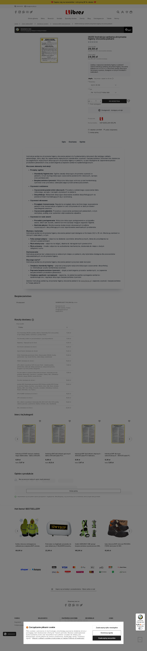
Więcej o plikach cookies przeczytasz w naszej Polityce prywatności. (58, 638)
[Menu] (144, 615)
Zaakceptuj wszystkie (106, 638)
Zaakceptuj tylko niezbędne (107, 628)
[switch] (140, 628)
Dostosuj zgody (107, 633)
